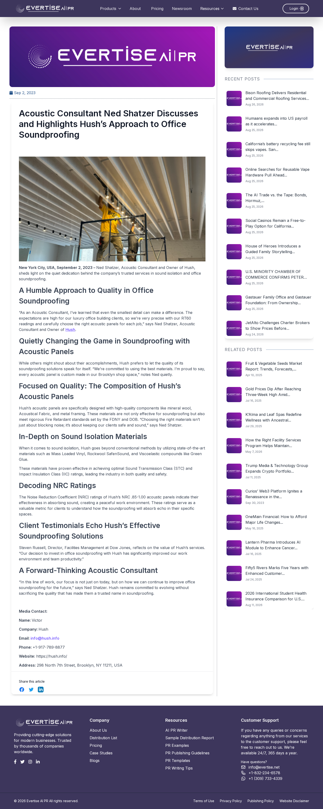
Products (108, 8)
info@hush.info (45, 638)
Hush (70, 329)
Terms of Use (203, 801)
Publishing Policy (261, 801)
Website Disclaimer (294, 801)
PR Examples (177, 745)
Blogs (95, 760)
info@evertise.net (264, 767)
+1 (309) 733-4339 (265, 778)
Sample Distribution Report (189, 737)
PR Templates (177, 760)
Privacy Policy (231, 801)
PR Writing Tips (179, 768)
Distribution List (103, 737)
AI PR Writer (176, 730)
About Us (98, 730)
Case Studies (101, 753)
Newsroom (182, 8)
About (135, 8)
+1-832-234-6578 (264, 772)
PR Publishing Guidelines (187, 753)
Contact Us (248, 8)
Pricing (157, 8)
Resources (209, 8)
